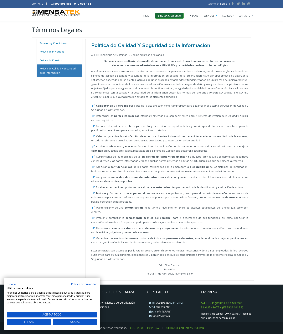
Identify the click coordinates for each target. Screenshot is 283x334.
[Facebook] (232, 3)
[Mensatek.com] (56, 12)
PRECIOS (193, 15)
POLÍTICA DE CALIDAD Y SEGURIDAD (184, 328)
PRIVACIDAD (154, 328)
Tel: (70, 3)
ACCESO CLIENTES (217, 4)
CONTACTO (38, 3)
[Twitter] (238, 3)
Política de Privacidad (52, 51)
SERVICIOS (209, 15)
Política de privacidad (84, 284)
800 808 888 (162, 302)
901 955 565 (163, 311)
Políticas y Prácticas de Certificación (112, 302)
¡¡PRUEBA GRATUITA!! (169, 15)
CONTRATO (136, 328)
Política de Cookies (51, 60)
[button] (12, 284)
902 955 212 (162, 307)
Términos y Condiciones (54, 43)
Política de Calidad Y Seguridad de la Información (58, 70)
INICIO (146, 15)
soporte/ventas (161, 316)
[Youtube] (248, 3)
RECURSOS (226, 15)
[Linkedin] (243, 3)
